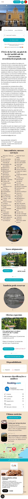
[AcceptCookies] (2, 496)
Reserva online (13, 300)
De (6, 30)
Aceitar (5, 490)
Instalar (11, 490)
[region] (12, 482)
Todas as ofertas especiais (13, 356)
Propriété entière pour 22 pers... (13, 265)
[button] (1, 5)
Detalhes (6, 270)
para (16, 30)
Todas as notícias (13, 417)
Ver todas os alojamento (13, 280)
